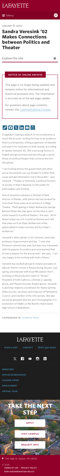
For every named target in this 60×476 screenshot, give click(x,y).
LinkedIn (45, 358)
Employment (9, 385)
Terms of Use (11, 467)
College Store (10, 380)
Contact (28, 347)
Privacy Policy (29, 467)
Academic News (30, 317)
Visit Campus (30, 433)
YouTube (30, 358)
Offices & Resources (14, 374)
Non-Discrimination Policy (19, 471)
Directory (8, 369)
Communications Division (35, 109)
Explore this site (12, 58)
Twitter (15, 358)
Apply (30, 422)
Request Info (30, 444)
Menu (10, 15)
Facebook (22, 358)
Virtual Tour (9, 391)
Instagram (37, 358)
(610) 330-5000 (47, 347)
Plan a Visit (11, 347)
